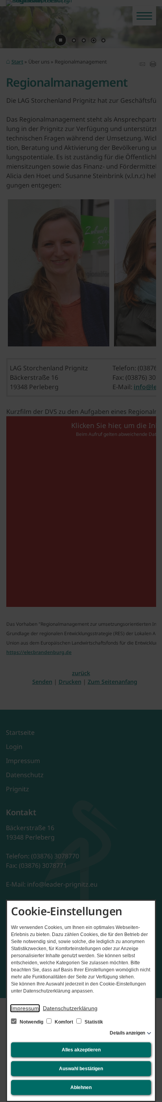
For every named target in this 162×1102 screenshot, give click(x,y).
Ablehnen (81, 1087)
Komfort (63, 1022)
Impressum (25, 1008)
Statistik (93, 1022)
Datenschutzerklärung (70, 1008)
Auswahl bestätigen (81, 1068)
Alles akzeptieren (81, 1050)
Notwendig (31, 1022)
